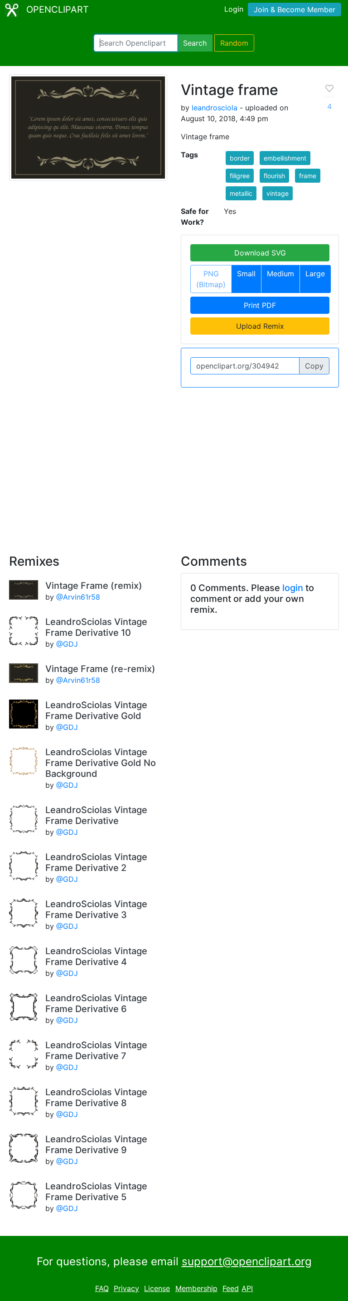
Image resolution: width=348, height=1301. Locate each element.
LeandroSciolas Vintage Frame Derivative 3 (96, 909)
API (247, 1288)
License (157, 1288)
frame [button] (307, 176)
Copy (314, 365)
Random (234, 42)
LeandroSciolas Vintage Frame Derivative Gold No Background (100, 763)
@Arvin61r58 (78, 596)
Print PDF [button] (260, 305)
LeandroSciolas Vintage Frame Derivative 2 (96, 862)
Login (233, 9)
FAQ (102, 1288)
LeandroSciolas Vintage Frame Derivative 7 (96, 1050)
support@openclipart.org (247, 1261)
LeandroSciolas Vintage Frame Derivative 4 (96, 956)
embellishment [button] (285, 158)
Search (195, 42)
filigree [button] (240, 176)
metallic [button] (241, 193)
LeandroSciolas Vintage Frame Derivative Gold (96, 710)
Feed (230, 1288)
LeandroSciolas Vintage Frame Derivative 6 (96, 1003)
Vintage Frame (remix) (93, 585)
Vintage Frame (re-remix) (100, 668)
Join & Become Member (294, 9)
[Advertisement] (174, 465)
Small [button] (246, 273)
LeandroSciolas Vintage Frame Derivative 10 (96, 627)
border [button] (240, 158)
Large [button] (315, 273)
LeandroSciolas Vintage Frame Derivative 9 (96, 1144)
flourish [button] (274, 176)
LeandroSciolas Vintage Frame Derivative (96, 815)
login (292, 587)
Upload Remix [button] (260, 326)
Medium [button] (280, 273)
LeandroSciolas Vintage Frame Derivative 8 (96, 1097)
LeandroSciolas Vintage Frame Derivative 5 (96, 1191)
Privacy (126, 1288)
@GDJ (67, 643)
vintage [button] (277, 193)
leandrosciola (214, 107)
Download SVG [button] (260, 252)
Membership (196, 1288)
